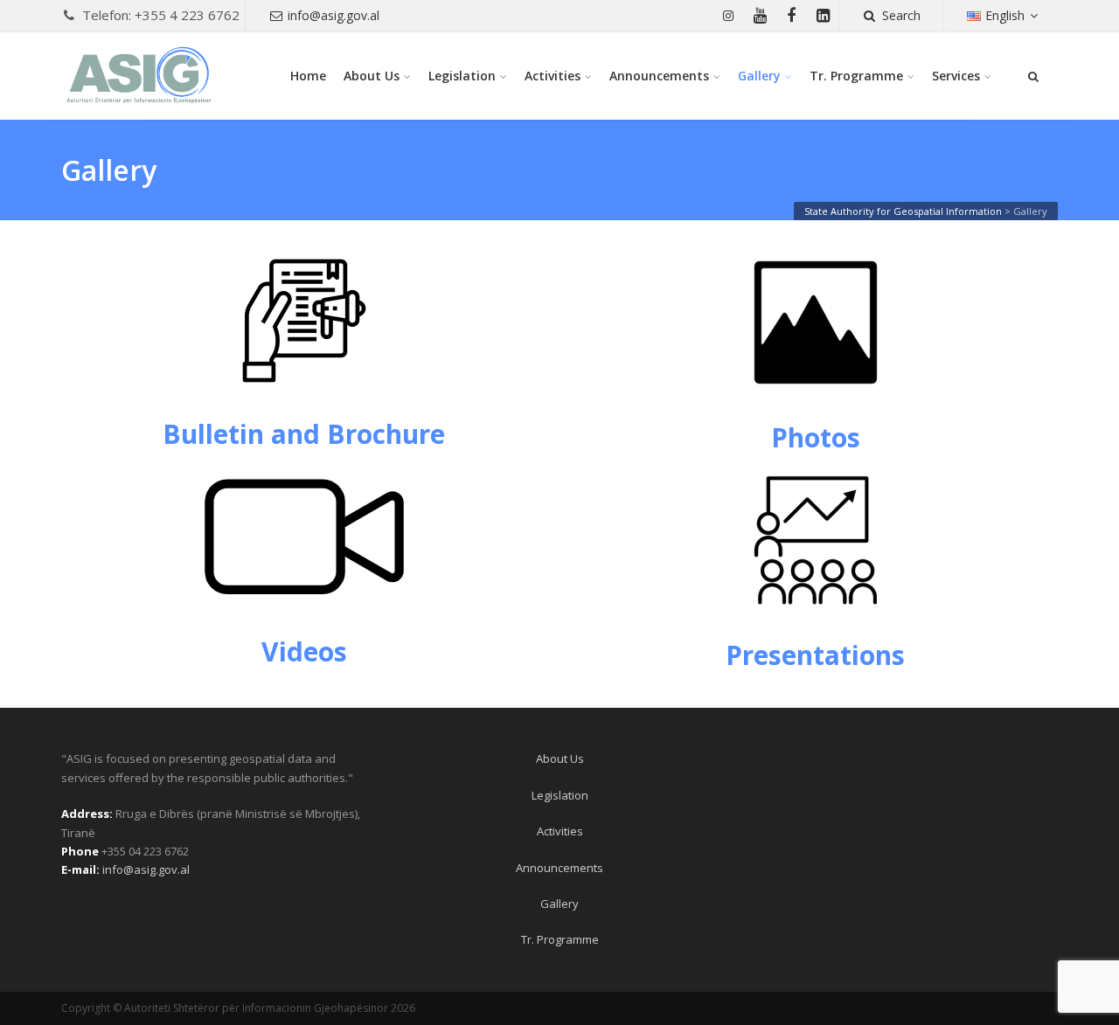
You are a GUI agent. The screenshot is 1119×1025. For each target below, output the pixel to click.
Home (308, 75)
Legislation (462, 75)
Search (901, 15)
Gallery (759, 75)
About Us (372, 75)
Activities (552, 75)
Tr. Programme (856, 75)
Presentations (815, 655)
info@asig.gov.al (333, 15)
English (1005, 15)
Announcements (659, 75)
